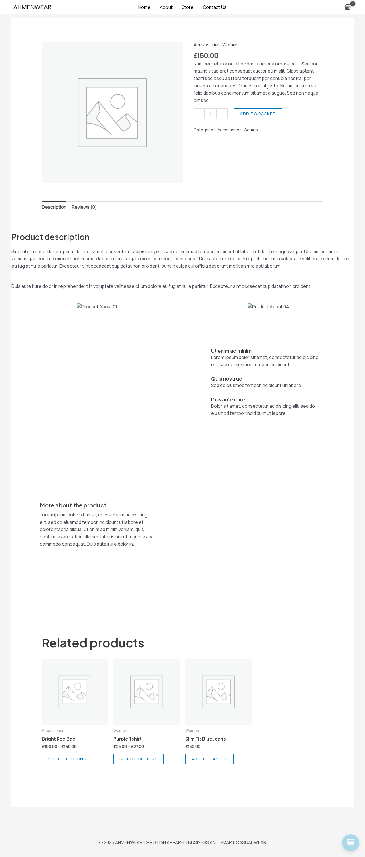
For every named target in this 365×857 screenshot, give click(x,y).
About (166, 7)
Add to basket (258, 114)
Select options (67, 759)
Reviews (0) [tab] (84, 207)
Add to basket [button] (209, 759)
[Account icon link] (333, 7)
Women (230, 45)
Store (188, 7)
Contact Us (215, 7)
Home (144, 7)
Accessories (207, 45)
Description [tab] (54, 207)
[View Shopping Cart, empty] (348, 7)
